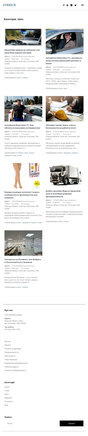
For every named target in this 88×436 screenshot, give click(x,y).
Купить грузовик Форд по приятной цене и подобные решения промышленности (63, 194)
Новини (25, 78)
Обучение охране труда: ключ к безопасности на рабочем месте (61, 126)
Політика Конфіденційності (15, 370)
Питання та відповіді (12, 349)
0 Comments (25, 59)
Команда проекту (11, 352)
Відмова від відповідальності (16, 363)
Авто (19, 78)
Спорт (19, 155)
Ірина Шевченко (29, 56)
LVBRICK (9, 5)
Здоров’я (8, 398)
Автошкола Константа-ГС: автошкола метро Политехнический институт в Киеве (64, 61)
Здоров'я (8, 155)
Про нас (7, 341)
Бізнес (31, 153)
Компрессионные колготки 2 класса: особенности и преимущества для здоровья (22, 195)
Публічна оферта (11, 367)
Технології (8, 401)
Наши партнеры (10, 359)
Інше (65, 88)
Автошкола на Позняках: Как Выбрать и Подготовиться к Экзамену (22, 260)
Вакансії (7, 345)
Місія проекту (9, 356)
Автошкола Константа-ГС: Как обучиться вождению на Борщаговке (22, 126)
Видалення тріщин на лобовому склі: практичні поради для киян (22, 51)
